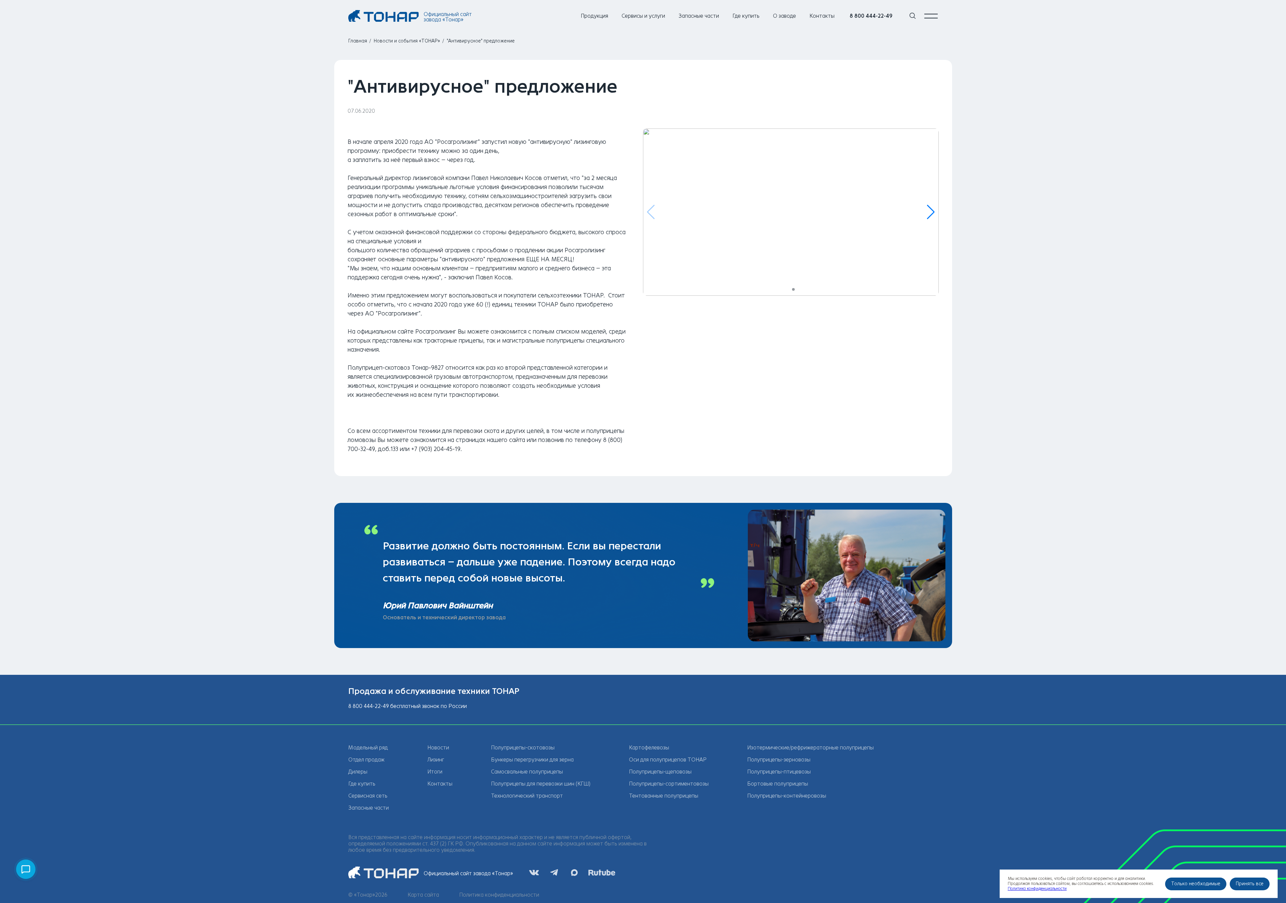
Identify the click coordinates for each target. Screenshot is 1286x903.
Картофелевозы (649, 747)
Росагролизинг (435, 331)
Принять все (1250, 883)
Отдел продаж (366, 759)
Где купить (746, 16)
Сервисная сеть (367, 796)
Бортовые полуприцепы (777, 784)
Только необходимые (1195, 883)
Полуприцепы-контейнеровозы (786, 796)
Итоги (434, 772)
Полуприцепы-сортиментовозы (669, 784)
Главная (357, 40)
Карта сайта (423, 895)
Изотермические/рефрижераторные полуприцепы (810, 747)
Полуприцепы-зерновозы (778, 759)
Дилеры (357, 772)
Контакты (822, 16)
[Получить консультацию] (25, 869)
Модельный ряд (368, 747)
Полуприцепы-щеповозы (660, 772)
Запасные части (698, 16)
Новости (438, 747)
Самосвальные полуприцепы (527, 772)
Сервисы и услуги (643, 16)
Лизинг (435, 759)
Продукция (594, 16)
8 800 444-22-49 (871, 16)
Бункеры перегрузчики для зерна (532, 759)
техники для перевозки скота (459, 431)
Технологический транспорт (527, 796)
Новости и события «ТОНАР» (407, 40)
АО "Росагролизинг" (452, 142)
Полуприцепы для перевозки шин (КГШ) (540, 784)
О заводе (784, 16)
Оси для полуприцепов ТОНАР (668, 759)
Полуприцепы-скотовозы (523, 747)
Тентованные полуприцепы (663, 796)
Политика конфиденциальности (499, 895)
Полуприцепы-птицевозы (779, 772)
